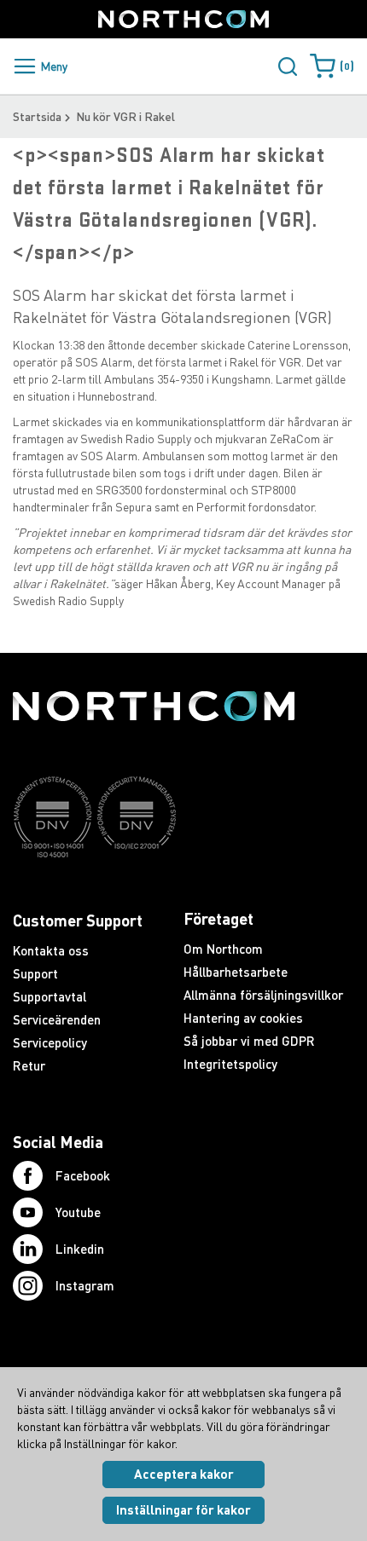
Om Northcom (223, 948)
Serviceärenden (57, 1019)
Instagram (84, 1285)
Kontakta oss (51, 950)
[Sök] (287, 66)
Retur (29, 1065)
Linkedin (79, 1248)
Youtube (78, 1212)
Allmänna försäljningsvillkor (263, 994)
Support (35, 973)
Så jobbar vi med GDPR (249, 1040)
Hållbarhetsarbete (236, 971)
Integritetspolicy (230, 1063)
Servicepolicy (50, 1042)
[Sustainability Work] (153, 890)
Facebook (82, 1175)
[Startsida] (183, 19)
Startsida (37, 116)
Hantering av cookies (243, 1017)
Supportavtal (49, 996)
